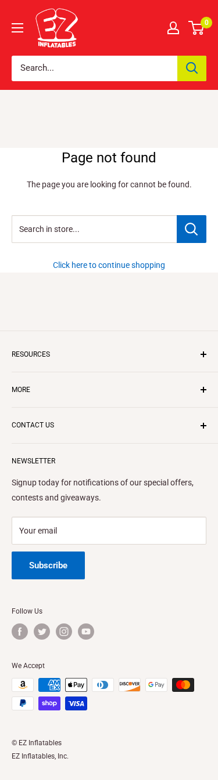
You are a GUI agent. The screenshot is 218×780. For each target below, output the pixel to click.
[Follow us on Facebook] (20, 631)
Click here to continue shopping (109, 265)
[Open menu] (17, 27)
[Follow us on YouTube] (86, 631)
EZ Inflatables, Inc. (40, 756)
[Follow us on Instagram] (64, 631)
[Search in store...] (191, 229)
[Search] (191, 68)
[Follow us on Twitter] (42, 631)
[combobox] (94, 68)
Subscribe (48, 565)
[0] (197, 28)
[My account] (173, 27)
